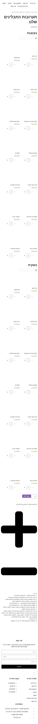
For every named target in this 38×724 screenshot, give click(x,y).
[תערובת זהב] (28, 238)
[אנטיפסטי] (11, 46)
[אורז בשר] (28, 45)
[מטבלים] (11, 142)
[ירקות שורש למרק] (11, 110)
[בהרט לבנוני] (28, 79)
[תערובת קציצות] (11, 238)
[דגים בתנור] (11, 79)
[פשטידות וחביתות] (28, 206)
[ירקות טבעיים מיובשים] (28, 110)
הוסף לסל (27, 496)
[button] (19, 552)
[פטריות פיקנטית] (11, 174)
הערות (35, 593)
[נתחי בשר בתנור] (28, 174)
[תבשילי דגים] (11, 206)
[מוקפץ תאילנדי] (28, 142)
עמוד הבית (34, 12)
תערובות (28, 12)
